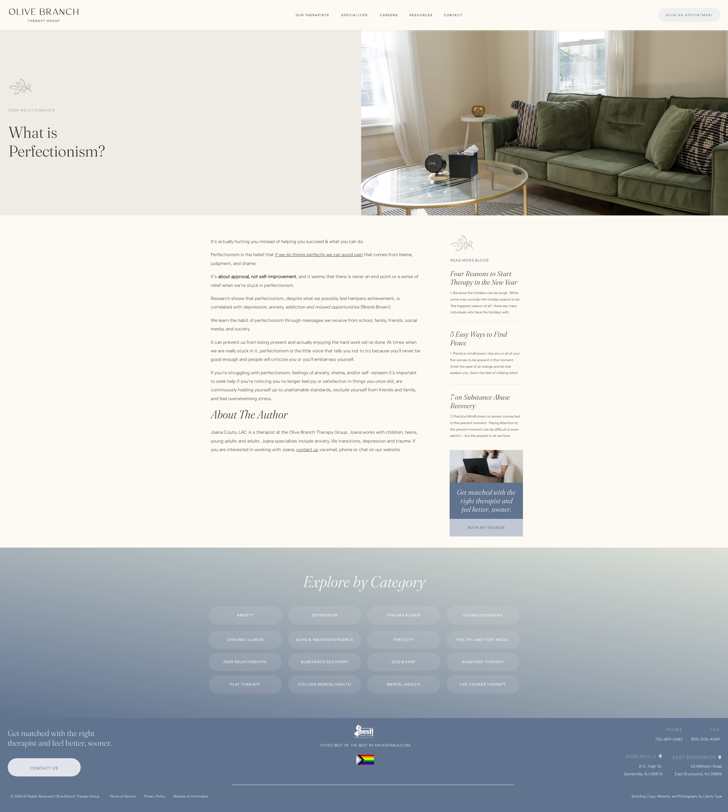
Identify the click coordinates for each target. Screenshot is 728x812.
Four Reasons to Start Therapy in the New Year (483, 277)
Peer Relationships (32, 110)
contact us (307, 449)
